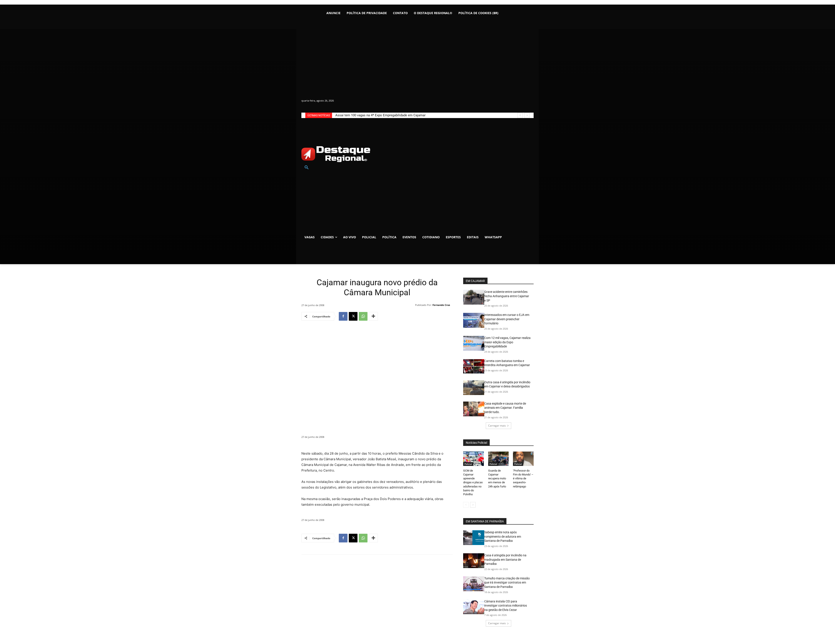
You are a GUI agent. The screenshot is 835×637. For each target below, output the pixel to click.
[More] (373, 316)
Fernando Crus (441, 305)
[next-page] (473, 505)
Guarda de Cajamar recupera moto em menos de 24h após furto (497, 478)
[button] (306, 167)
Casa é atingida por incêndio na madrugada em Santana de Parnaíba (505, 559)
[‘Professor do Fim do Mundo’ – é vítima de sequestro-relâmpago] (523, 459)
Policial (468, 463)
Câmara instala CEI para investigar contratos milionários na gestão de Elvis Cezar (505, 606)
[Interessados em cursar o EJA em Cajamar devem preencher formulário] (473, 320)
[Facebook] (343, 316)
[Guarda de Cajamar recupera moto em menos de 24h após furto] (498, 459)
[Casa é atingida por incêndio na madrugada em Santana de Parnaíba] (473, 560)
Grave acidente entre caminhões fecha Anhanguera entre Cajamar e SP (506, 296)
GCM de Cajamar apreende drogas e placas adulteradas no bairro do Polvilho (473, 482)
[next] (527, 115)
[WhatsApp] (363, 316)
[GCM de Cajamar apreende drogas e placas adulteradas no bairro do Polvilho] (473, 459)
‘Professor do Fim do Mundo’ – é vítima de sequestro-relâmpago (523, 478)
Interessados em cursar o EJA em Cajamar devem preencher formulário (506, 319)
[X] (353, 316)
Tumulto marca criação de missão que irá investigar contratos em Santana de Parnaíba (507, 583)
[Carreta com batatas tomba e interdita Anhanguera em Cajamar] (473, 366)
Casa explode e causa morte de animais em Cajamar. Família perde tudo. (505, 408)
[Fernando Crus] (412, 305)
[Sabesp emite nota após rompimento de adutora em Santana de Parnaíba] (473, 537)
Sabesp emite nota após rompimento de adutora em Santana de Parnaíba (502, 536)
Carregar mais (497, 425)
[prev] (520, 115)
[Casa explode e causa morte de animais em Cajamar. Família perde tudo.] (473, 409)
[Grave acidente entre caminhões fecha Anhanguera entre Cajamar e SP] (473, 297)
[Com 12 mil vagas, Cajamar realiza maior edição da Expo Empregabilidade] (473, 343)
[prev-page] (466, 505)
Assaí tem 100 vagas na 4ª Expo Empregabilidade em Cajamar (380, 115)
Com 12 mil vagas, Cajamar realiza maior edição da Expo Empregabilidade (507, 342)
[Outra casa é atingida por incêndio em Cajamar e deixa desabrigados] (473, 387)
